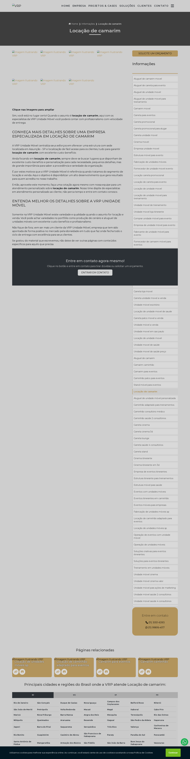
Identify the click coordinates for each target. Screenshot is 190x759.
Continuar (173, 753)
